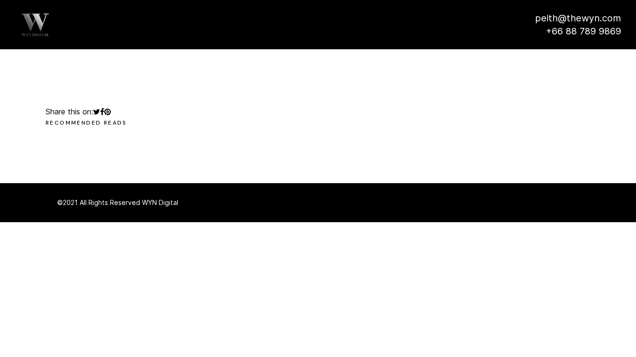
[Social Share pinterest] (107, 111)
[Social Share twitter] (96, 111)
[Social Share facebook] (102, 111)
